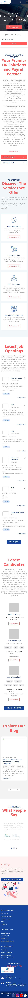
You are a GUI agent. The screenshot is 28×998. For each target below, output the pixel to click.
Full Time (6, 394)
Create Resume (5, 933)
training (9, 681)
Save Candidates (6, 955)
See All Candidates (14, 708)
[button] (12, 848)
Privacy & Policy (5, 919)
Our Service (4, 914)
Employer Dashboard (7, 958)
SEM (22, 647)
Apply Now (22, 398)
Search (14, 43)
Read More (6, 778)
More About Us (13, 151)
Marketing (8, 647)
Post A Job (4, 950)
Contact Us (4, 924)
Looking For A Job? (9, 157)
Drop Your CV (14, 27)
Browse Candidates (6, 952)
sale (15, 685)
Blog (2, 921)
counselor (18, 681)
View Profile (13, 623)
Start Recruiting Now (12, 879)
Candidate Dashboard (7, 941)
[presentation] (11, 790)
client (21, 685)
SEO (16, 647)
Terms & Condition (6, 916)
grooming (8, 685)
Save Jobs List (5, 936)
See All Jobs (14, 542)
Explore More (13, 237)
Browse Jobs (4, 938)
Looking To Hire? (8, 163)
